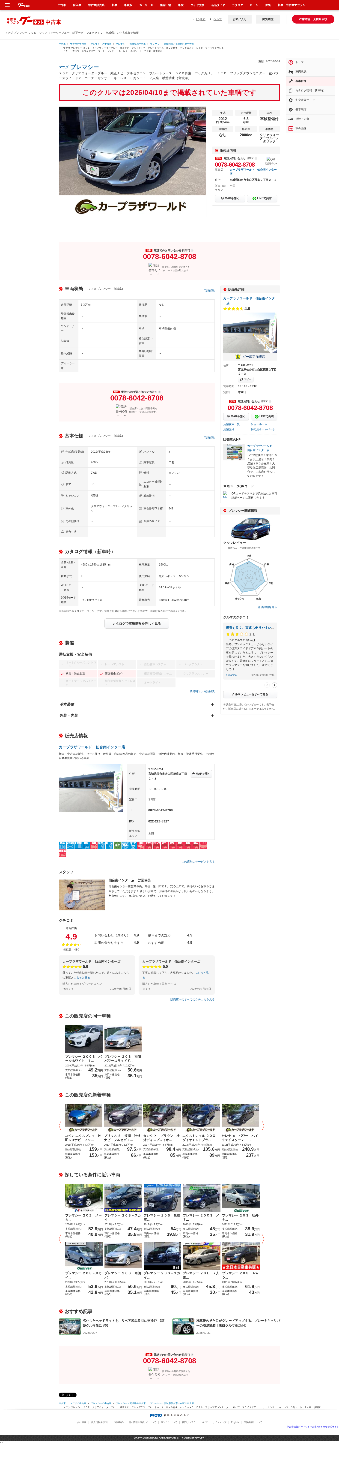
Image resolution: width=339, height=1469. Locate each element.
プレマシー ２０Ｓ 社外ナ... (240, 1217)
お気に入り (240, 19)
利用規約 (119, 1422)
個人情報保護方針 (100, 1422)
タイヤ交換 (197, 5)
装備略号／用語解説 (202, 691)
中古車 (62, 44)
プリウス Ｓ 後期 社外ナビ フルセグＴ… (122, 1138)
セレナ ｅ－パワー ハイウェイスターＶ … (240, 1138)
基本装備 (67, 704)
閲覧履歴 (268, 19)
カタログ (237, 5)
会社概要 (81, 1422)
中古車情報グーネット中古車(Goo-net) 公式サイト (313, 1426)
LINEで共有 (264, 198)
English (200, 19)
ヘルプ (218, 19)
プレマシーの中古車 (101, 44)
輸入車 (77, 5)
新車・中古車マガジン (291, 5)
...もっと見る (82, 977)
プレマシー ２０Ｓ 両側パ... (122, 1275)
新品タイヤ (218, 5)
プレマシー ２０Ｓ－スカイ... (122, 1217)
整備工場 (165, 5)
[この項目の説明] (256, 158)
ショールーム (259, 424)
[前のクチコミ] (267, 685)
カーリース (146, 5)
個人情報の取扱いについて (142, 1422)
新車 (114, 5)
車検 (181, 5)
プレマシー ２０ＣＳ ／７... (201, 1217)
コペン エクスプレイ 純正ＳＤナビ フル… (83, 1138)
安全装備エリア (305, 100)
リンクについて (169, 1422)
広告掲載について (253, 1422)
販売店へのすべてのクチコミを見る (192, 999)
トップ (299, 62)
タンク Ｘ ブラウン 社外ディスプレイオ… (161, 1138)
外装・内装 (69, 715)
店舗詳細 (228, 429)
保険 (268, 5)
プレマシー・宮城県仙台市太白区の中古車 (172, 44)
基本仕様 (300, 81)
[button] (61, 1126)
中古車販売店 (96, 5)
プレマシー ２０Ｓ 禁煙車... (162, 1217)
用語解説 (209, 290)
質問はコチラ (189, 1422)
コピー (247, 379)
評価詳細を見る (267, 607)
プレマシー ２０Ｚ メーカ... (83, 1217)
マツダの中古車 (78, 44)
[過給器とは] (153, 495)
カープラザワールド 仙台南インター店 (92, 747)
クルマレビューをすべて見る (250, 694)
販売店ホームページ (263, 429)
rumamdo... (232, 675)
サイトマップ (219, 1422)
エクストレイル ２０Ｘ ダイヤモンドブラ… (200, 1138)
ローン (254, 5)
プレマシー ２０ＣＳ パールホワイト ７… (83, 1059)
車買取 (128, 5)
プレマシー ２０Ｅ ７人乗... (201, 1275)
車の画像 (300, 128)
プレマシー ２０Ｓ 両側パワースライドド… (122, 1059)
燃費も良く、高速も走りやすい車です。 (255, 627)
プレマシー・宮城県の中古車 (131, 44)
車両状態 (300, 71)
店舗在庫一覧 (231, 424)
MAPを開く (232, 198)
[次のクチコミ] (274, 685)
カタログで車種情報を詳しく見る (137, 623)
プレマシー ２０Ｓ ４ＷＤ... (240, 1275)
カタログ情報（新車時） (310, 90)
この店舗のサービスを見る (198, 861)
